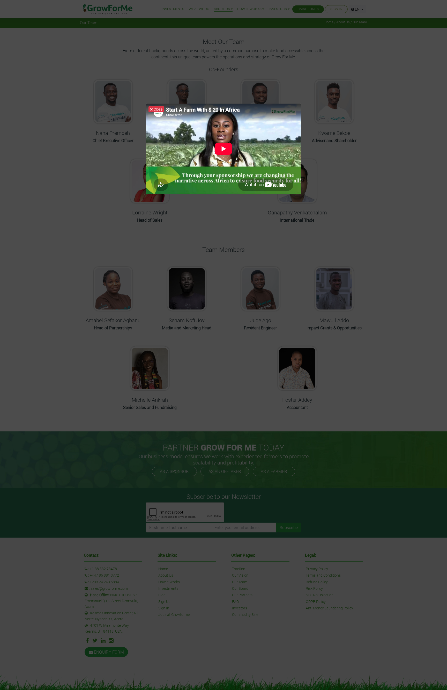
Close (157, 109)
